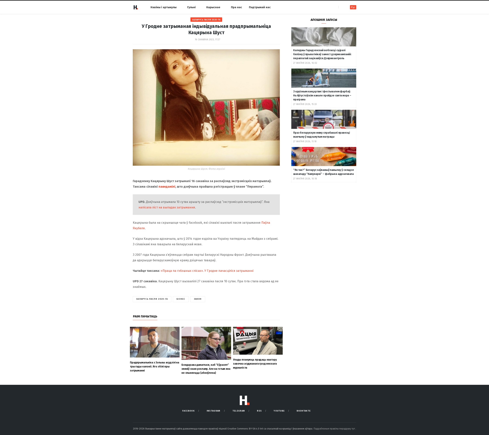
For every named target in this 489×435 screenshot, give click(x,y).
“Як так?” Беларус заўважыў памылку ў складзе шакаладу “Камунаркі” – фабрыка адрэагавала (323, 172)
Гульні (191, 7)
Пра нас (236, 7)
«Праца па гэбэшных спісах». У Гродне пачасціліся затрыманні (207, 271)
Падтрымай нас (260, 7)
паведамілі (167, 186)
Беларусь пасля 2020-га (206, 20)
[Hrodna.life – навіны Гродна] (135, 7)
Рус (353, 7)
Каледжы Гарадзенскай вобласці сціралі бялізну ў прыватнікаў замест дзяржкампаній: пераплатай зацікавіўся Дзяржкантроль (322, 54)
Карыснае (213, 7)
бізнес (180, 299)
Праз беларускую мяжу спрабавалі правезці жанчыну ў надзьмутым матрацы (321, 134)
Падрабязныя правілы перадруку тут (334, 428)
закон (198, 299)
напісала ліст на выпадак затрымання (166, 207)
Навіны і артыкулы (163, 7)
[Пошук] (341, 7)
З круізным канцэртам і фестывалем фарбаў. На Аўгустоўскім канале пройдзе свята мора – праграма (322, 95)
